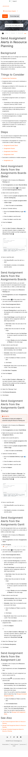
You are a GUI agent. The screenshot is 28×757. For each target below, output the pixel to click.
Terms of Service (14, 744)
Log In (14, 745)
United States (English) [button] (10, 11)
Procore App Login (14, 16)
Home (6, 33)
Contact (5, 16)
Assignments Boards (9, 148)
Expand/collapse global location (25, 33)
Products (13, 33)
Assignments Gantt (9, 154)
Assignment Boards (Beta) (11, 145)
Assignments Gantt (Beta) (10, 151)
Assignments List (8, 160)
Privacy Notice (5, 744)
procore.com (6, 6)
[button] (21, 25)
